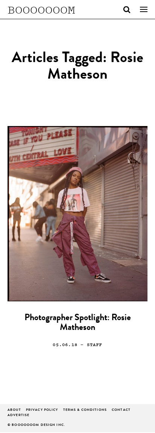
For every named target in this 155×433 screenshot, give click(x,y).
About (14, 410)
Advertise (18, 415)
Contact (121, 410)
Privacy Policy (42, 410)
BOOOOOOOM (41, 9)
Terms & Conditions (85, 410)
